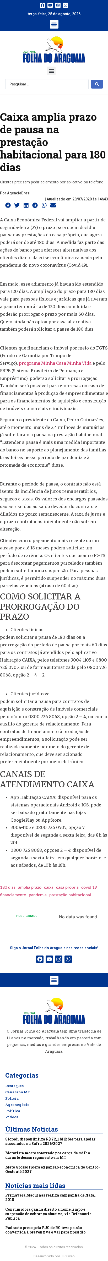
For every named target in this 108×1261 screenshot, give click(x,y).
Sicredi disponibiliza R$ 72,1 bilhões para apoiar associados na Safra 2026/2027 (50, 1141)
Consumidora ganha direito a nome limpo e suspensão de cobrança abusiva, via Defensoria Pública (48, 1214)
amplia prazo (29, 887)
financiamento (13, 895)
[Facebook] (42, 5)
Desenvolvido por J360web (54, 1256)
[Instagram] (58, 5)
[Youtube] (50, 5)
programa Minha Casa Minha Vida (55, 363)
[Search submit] (97, 84)
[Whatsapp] (65, 5)
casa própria (67, 887)
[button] (54, 24)
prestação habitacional (70, 895)
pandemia (38, 895)
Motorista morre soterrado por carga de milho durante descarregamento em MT (47, 1155)
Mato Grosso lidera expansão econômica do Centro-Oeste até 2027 (52, 1169)
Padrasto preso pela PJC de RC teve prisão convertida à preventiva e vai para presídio (45, 1230)
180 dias (7, 887)
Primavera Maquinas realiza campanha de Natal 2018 (50, 1197)
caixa (48, 887)
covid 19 (89, 887)
